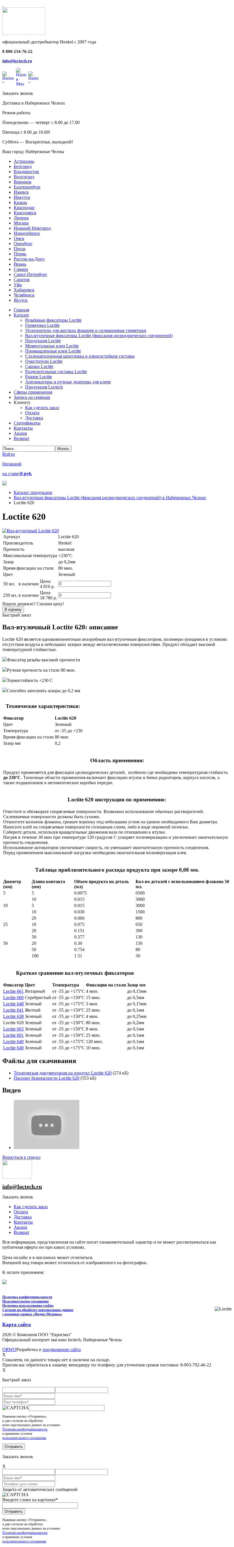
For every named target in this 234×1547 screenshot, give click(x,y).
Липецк (21, 217)
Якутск (21, 300)
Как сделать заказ (31, 1206)
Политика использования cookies (28, 1306)
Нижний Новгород (32, 228)
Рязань (20, 264)
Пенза (19, 248)
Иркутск (22, 197)
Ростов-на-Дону (29, 259)
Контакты (23, 1222)
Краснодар (24, 207)
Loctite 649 (13, 1047)
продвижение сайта (62, 1349)
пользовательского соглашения (24, 1438)
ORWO (9, 1349)
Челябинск (24, 295)
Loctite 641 (13, 1010)
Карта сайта (16, 1324)
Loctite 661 (13, 991)
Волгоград (24, 176)
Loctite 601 (13, 1035)
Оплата (21, 1211)
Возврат (21, 1232)
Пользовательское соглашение (25, 1301)
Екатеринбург (27, 187)
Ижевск (21, 192)
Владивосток (26, 171)
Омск (19, 238)
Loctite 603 (13, 1028)
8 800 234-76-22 (17, 51)
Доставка (23, 1216)
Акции (20, 1227)
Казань (20, 202)
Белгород (23, 166)
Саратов (22, 279)
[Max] (21, 77)
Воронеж (22, 181)
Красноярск (25, 212)
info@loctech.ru (17, 61)
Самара (21, 269)
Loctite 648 (13, 1003)
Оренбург (23, 243)
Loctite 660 (13, 997)
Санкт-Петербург (30, 274)
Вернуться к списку (21, 1157)
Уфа (18, 284)
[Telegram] (33, 77)
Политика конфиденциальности (27, 1297)
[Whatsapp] (8, 77)
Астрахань (24, 161)
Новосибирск (27, 233)
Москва (21, 223)
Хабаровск (24, 289)
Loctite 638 (13, 1016)
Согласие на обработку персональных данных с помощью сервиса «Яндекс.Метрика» (37, 1312)
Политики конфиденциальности (24, 1429)
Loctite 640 (13, 1041)
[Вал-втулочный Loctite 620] (30, 530)
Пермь (20, 253)
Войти (8, 454)
